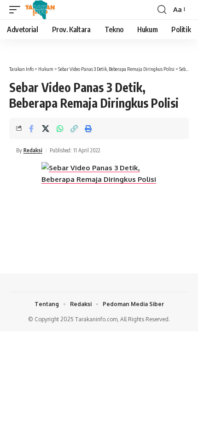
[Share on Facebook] (31, 128)
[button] (17, 9)
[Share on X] (45, 128)
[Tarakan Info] (53, 9)
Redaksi (32, 150)
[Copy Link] (74, 128)
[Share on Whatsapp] (59, 128)
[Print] (88, 128)
